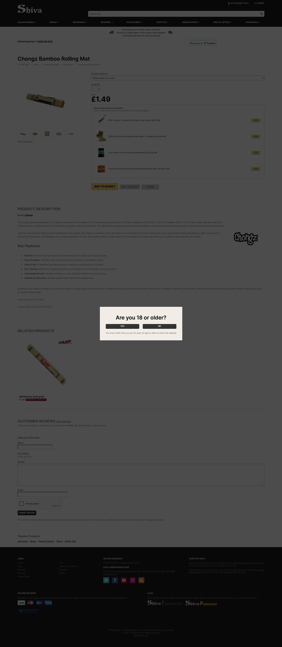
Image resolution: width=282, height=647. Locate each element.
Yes (122, 326)
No (159, 326)
